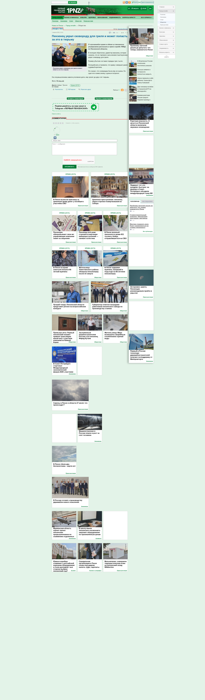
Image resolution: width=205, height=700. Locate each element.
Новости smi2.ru (56, 113)
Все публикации (148, 231)
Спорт (161, 19)
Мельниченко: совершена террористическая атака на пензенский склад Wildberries (116, 564)
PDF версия (71, 89)
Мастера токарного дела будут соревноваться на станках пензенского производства (139, 225)
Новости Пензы (57, 25)
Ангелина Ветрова (123, 29)
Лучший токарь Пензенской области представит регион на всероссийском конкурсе (69, 306)
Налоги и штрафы (95, 570)
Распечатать (59, 89)
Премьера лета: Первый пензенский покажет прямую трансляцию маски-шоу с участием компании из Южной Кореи (63, 337)
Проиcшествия (164, 24)
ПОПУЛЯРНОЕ (134, 201)
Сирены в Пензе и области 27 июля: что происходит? (70, 404)
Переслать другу (86, 89)
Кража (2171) (75, 85)
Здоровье (162, 36)
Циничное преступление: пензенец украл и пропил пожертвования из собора (107, 201)
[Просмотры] (114, 32)
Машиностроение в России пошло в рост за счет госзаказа (89, 433)
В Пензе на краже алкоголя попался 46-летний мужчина (62, 270)
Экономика (163, 17)
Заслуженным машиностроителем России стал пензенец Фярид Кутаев (88, 335)
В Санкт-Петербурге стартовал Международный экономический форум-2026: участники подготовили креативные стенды (64, 370)
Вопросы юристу (164, 52)
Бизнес (73, 570)
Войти (136, 2)
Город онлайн (163, 11)
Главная (161, 7)
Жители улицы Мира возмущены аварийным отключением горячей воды (115, 335)
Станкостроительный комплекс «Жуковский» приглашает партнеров (139, 216)
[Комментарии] (110, 33)
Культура (162, 32)
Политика (162, 14)
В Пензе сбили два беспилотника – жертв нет (64, 465)
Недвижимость (163, 48)
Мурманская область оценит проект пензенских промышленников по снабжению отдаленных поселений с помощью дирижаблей (63, 534)
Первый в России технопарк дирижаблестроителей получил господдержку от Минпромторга (141, 355)
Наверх (166, 57)
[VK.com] (54, 138)
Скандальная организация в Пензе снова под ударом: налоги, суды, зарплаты (89, 564)
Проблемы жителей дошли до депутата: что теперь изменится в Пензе (141, 48)
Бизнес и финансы (165, 28)
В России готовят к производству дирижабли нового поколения (67, 501)
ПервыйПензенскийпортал (59, 10)
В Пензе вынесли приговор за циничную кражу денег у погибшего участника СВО (68, 201)
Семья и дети (163, 44)
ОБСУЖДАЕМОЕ (147, 201)
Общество (163, 22)
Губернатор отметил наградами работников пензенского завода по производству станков (107, 306)
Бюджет (98, 538)
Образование (163, 40)
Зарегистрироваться (147, 2)
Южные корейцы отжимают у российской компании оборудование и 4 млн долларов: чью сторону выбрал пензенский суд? (64, 565)
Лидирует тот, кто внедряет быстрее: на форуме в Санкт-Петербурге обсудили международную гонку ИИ (141, 189)
